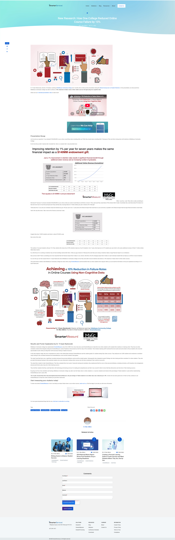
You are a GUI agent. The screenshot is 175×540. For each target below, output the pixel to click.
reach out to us (83, 383)
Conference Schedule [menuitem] (94, 529)
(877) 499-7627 (52, 528)
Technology (54, 461)
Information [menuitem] (117, 522)
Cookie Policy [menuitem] (117, 525)
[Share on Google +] (97, 411)
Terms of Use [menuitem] (117, 529)
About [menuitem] (113, 6)
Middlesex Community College (64, 87)
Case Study (64, 410)
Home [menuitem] (87, 6)
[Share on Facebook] (91, 411)
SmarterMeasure (75, 261)
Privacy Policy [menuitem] (117, 527)
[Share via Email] (104, 411)
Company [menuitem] (103, 522)
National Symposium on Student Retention (110, 87)
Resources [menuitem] (106, 6)
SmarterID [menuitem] (78, 525)
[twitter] (7, 46)
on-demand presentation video (44, 92)
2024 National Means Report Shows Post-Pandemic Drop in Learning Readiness (86, 456)
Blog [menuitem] (100, 6)
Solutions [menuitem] (93, 6)
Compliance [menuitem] (117, 532)
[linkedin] (7, 52)
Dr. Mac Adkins (87, 427)
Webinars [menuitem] (91, 527)
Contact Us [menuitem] (121, 6)
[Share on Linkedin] (99, 411)
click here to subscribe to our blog (61, 401)
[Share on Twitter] (94, 411)
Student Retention (35, 410)
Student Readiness (55, 410)
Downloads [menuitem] (91, 532)
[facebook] (7, 49)
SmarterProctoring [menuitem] (80, 529)
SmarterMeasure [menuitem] (80, 527)
